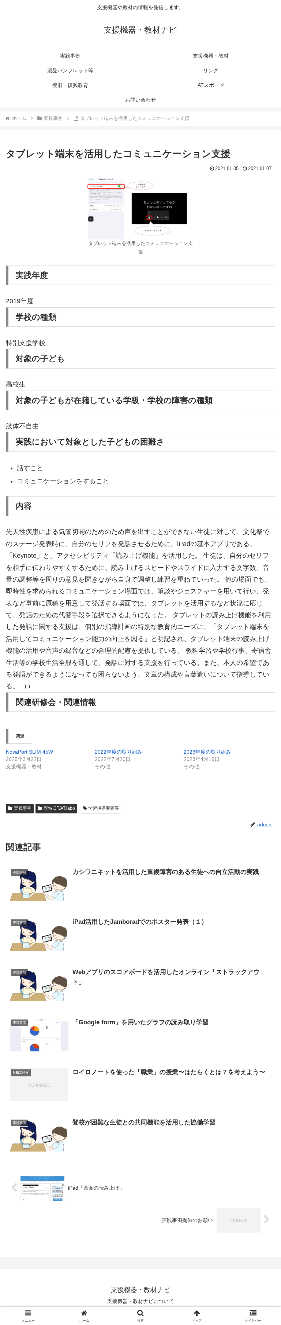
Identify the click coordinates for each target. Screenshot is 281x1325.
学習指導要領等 (103, 808)
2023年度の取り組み (207, 752)
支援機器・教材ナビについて (140, 1301)
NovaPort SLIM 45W (29, 752)
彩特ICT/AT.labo (59, 808)
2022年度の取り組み (118, 752)
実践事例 (22, 808)
